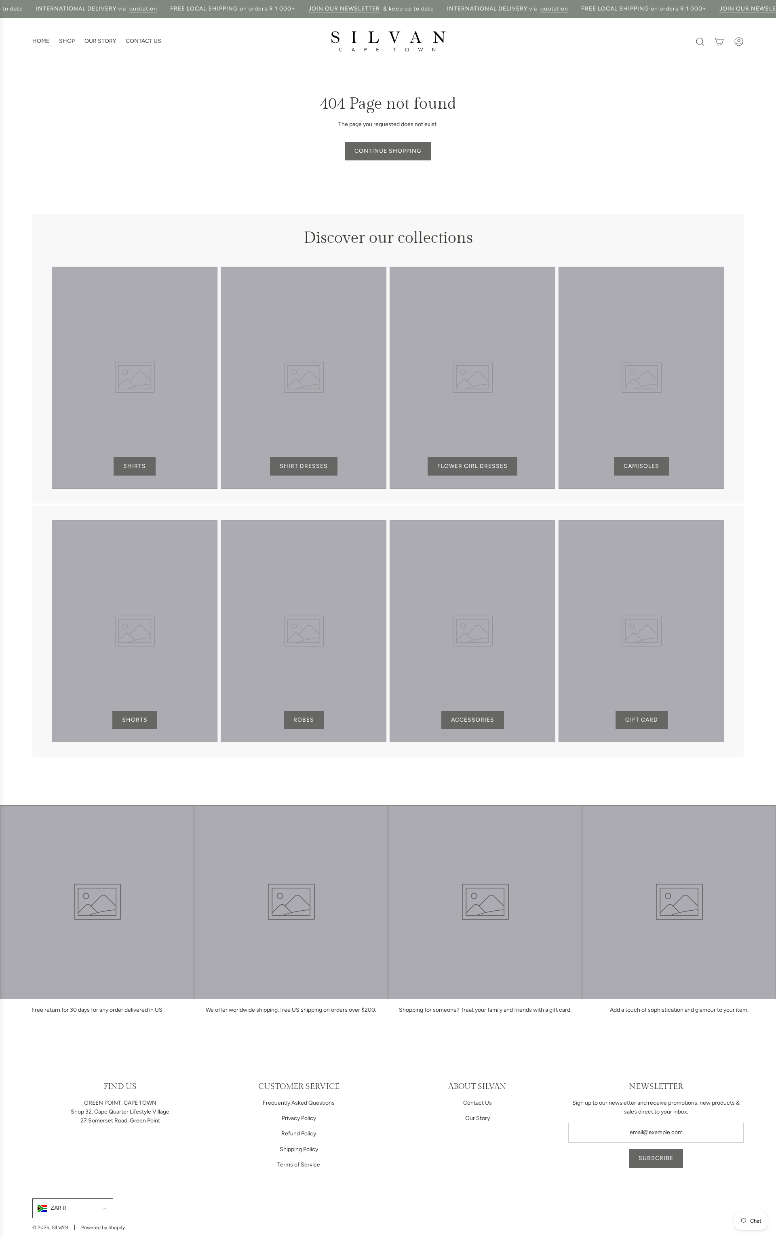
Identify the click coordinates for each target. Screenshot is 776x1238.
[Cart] (719, 41)
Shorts (135, 719)
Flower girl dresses (472, 466)
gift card (641, 719)
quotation (134, 8)
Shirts (134, 466)
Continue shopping (388, 150)
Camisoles (641, 466)
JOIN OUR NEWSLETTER (335, 8)
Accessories (472, 719)
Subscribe (656, 1158)
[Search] (700, 41)
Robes (303, 719)
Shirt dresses (304, 466)
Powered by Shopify (103, 1227)
